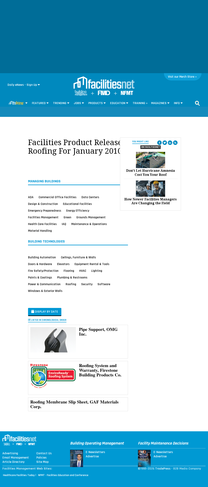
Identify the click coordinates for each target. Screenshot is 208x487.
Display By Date (46, 312)
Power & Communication (44, 284)
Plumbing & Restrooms (72, 277)
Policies (41, 457)
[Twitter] (164, 142)
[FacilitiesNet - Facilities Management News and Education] (104, 82)
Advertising (10, 453)
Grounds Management (91, 217)
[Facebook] (159, 142)
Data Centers (90, 197)
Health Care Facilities (42, 224)
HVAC (82, 271)
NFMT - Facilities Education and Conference (63, 475)
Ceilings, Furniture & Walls (78, 257)
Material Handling (40, 231)
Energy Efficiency (77, 211)
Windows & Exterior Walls (45, 291)
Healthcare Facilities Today (19, 475)
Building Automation (42, 257)
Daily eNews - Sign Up (22, 85)
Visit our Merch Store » (182, 77)
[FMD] (104, 94)
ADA (31, 197)
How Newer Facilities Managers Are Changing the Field (150, 201)
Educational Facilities (77, 204)
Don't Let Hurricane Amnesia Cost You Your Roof (150, 172)
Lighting (96, 271)
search (197, 103)
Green (67, 217)
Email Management (15, 457)
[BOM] (81, 95)
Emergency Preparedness (44, 211)
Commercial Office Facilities (57, 197)
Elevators (63, 264)
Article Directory (13, 462)
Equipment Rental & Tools (92, 264)
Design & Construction (43, 204)
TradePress (162, 468)
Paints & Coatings (40, 277)
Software (104, 284)
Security (86, 284)
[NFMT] (127, 94)
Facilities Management (43, 217)
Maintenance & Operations (89, 224)
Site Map (42, 462)
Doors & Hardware (40, 264)
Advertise (92, 456)
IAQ (64, 224)
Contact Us (44, 453)
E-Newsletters (95, 452)
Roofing (71, 284)
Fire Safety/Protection (43, 271)
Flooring (69, 271)
